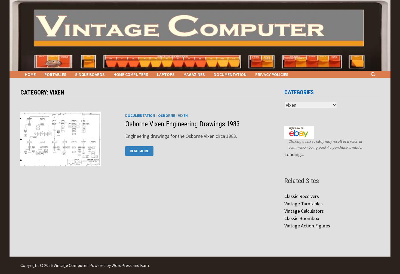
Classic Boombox (301, 218)
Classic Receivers (301, 196)
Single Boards (90, 74)
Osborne (166, 115)
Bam (144, 265)
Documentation (230, 74)
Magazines (194, 74)
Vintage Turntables (303, 203)
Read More (141, 151)
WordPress (122, 265)
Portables (55, 74)
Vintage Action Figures (307, 226)
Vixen (183, 115)
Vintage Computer (71, 265)
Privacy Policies (271, 74)
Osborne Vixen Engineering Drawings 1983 (182, 124)
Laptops (166, 74)
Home (30, 74)
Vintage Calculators (304, 211)
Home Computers (130, 74)
